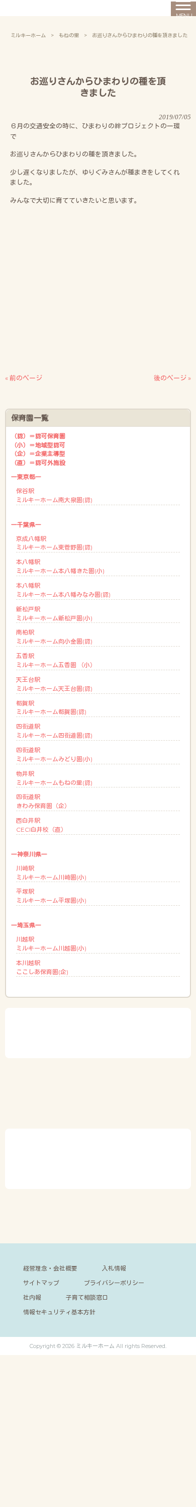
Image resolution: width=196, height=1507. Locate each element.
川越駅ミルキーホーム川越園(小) (51, 943)
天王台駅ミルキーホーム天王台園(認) (54, 684)
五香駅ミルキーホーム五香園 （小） (56, 660)
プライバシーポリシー (114, 1283)
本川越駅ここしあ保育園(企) (42, 967)
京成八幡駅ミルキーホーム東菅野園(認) (54, 543)
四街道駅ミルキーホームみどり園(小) (54, 754)
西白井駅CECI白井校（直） (41, 825)
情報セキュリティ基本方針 (59, 1312)
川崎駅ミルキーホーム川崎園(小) (51, 872)
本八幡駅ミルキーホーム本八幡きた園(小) (60, 566)
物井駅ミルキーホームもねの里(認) (54, 778)
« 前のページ (23, 378)
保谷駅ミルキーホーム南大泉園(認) (54, 495)
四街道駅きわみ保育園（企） (43, 801)
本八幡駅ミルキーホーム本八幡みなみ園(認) (63, 590)
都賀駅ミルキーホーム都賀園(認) (51, 707)
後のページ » (172, 378)
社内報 (32, 1297)
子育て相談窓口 (87, 1297)
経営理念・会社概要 (50, 1268)
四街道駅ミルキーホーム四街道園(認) (54, 731)
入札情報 (114, 1268)
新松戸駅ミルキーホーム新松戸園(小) (54, 613)
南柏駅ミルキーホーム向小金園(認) (54, 636)
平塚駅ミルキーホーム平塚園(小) (51, 896)
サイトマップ (41, 1283)
